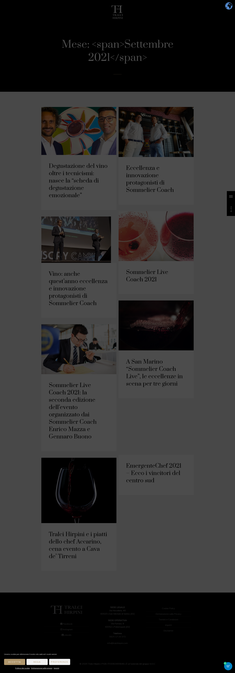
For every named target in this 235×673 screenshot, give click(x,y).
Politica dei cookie (22, 668)
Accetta (14, 662)
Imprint (56, 668)
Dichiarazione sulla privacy (41, 668)
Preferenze (59, 662)
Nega (37, 662)
